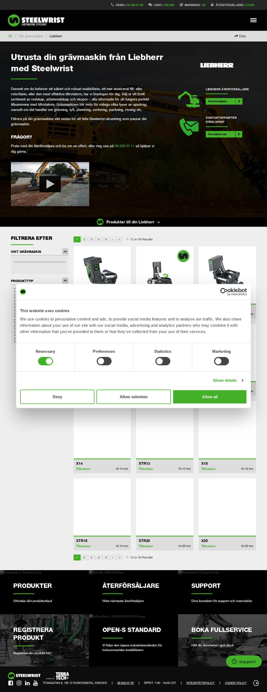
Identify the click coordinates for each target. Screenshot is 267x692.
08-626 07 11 (125, 146)
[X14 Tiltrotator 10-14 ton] (102, 429)
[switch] (104, 361)
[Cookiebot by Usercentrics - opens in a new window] (224, 292)
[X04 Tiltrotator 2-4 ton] (164, 275)
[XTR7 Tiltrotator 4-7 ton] (227, 275)
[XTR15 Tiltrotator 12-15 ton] (102, 507)
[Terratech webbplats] (57, 676)
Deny (57, 397)
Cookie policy (236, 682)
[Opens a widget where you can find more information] (244, 662)
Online (168, 5)
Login (249, 5)
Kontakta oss (217, 134)
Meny (253, 20)
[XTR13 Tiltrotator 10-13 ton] (164, 429)
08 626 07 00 (135, 5)
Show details (225, 380)
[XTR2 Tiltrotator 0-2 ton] (102, 275)
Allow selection (134, 397)
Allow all (210, 397)
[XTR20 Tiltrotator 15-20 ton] (164, 507)
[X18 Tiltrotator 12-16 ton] (227, 429)
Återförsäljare (217, 101)
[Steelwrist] (38, 20)
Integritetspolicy (200, 682)
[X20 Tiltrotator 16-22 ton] (227, 507)
